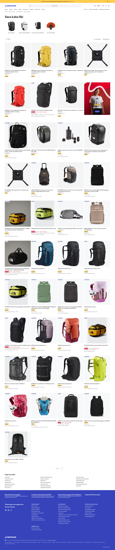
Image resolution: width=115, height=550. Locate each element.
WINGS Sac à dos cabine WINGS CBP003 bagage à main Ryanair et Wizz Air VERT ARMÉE (43, 307)
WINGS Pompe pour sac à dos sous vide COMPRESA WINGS (70, 151)
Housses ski (7, 477)
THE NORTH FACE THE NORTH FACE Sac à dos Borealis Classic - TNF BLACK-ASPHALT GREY (18, 151)
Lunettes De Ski (8, 482)
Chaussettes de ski (9, 478)
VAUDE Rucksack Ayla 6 (90, 306)
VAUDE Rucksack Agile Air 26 (65, 383)
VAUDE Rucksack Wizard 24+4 (38, 345)
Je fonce (97, 111)
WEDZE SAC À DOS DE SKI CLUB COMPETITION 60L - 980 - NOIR (43, 151)
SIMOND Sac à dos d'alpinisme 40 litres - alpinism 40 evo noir (70, 71)
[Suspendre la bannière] (107, 1)
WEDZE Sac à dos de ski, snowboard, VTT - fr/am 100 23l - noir (71, 111)
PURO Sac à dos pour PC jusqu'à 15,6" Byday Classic (70, 420)
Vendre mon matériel (93, 9)
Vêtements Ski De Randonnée (82, 478)
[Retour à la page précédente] (53, 468)
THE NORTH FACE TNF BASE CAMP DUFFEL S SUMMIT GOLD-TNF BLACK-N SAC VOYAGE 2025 (17, 229)
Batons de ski (8, 487)
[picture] (18, 55)
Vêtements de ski (8, 485)
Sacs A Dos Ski (11, 32)
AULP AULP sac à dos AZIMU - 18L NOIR (14, 459)
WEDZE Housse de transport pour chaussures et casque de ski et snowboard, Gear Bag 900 (96, 151)
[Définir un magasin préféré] (94, 5)
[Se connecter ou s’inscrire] (105, 5)
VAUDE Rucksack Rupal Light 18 (91, 383)
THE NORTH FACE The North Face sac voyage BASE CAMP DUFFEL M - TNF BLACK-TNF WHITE (17, 269)
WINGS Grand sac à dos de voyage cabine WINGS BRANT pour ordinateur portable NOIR (70, 307)
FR (99, 5)
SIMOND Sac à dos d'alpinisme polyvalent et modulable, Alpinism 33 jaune (42, 71)
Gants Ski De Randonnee (81, 484)
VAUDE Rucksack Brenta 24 (37, 268)
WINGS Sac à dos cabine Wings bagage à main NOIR (96, 420)
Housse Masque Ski (80, 480)
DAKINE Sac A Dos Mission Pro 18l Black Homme (42, 383)
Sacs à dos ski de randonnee (38, 32)
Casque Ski (78, 485)
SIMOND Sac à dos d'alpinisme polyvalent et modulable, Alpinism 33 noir (15, 71)
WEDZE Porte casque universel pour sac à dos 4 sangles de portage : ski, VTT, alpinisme (95, 71)
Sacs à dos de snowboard (24, 32)
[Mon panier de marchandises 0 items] (108, 5)
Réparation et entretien (104, 9)
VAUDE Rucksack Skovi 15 (64, 345)
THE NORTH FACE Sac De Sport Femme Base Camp (43, 228)
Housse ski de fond (44, 478)
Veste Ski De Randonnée (45, 485)
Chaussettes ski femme (45, 487)
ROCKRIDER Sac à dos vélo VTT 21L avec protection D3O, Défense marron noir (70, 190)
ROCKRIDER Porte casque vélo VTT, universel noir (16, 190)
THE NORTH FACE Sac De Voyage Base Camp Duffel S (17, 306)
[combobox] (106, 39)
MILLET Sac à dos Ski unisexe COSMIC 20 (15, 383)
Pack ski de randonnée (45, 482)
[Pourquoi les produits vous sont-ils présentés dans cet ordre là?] (94, 39)
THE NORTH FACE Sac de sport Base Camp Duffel (96, 345)
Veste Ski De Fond (44, 484)
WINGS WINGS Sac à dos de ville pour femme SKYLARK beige (95, 229)
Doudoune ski (8, 480)
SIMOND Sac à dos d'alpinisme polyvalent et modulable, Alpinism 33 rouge (15, 111)
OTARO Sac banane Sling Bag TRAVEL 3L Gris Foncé (70, 228)
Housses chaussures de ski (46, 477)
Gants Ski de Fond (80, 477)
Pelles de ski (43, 480)
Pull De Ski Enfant (79, 482)
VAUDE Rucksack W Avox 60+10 (92, 268)
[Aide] (103, 5)
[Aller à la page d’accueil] (10, 6)
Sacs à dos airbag (51, 32)
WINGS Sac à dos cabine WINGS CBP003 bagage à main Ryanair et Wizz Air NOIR (96, 190)
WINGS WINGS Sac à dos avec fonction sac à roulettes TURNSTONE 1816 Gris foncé (42, 190)
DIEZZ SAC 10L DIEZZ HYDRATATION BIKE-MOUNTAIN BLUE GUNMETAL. (43, 421)
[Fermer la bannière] (109, 1)
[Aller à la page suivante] (61, 468)
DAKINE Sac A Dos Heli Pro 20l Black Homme (42, 110)
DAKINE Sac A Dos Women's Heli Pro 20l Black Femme (18, 345)
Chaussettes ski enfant (10, 484)
